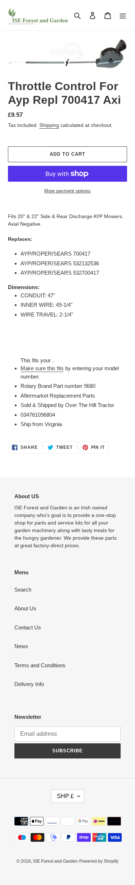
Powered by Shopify (98, 861)
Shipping (49, 125)
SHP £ (65, 796)
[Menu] (122, 15)
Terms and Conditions (40, 665)
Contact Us (27, 627)
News (21, 646)
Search (22, 590)
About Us (25, 608)
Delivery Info (29, 684)
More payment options (67, 191)
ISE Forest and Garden (55, 861)
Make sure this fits (42, 368)
